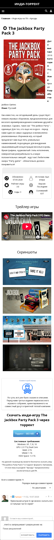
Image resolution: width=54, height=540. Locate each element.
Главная (5, 18)
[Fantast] (4, 498)
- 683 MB (24, 433)
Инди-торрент (27, 4)
